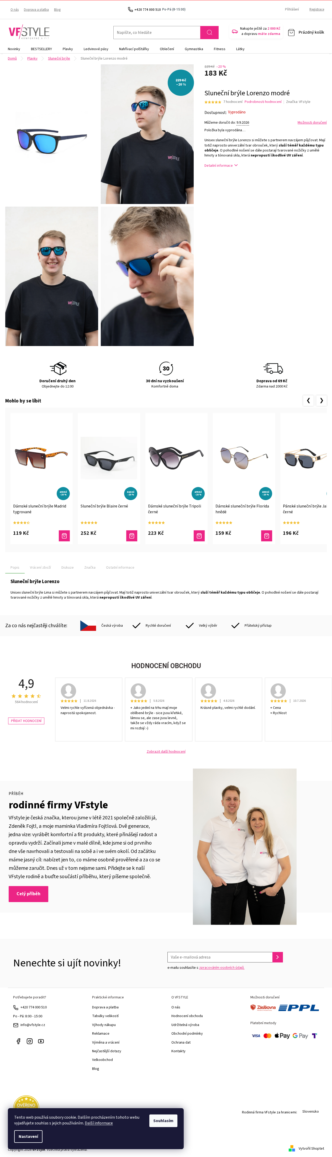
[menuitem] (14, 49)
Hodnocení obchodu (187, 1016)
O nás (14, 9)
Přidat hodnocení (26, 721)
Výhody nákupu (104, 1025)
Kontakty (178, 1051)
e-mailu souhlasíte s (206, 967)
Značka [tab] (90, 567)
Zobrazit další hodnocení (166, 751)
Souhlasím (163, 1121)
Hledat (209, 32)
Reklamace (100, 1033)
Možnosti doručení (312, 122)
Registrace (316, 9)
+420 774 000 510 (33, 1007)
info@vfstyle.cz (32, 1025)
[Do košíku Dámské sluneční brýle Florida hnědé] (266, 535)
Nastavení (28, 1136)
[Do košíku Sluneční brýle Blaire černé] (131, 535)
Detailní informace (218, 165)
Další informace (99, 1123)
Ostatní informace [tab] (120, 567)
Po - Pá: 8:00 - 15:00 (27, 1016)
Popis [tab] (14, 567)
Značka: (298, 101)
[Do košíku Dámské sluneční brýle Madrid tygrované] (64, 535)
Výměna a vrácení (105, 1042)
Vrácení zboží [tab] (40, 567)
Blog (57, 9)
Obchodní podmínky (187, 1033)
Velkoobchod (102, 1059)
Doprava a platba (36, 9)
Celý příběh (28, 894)
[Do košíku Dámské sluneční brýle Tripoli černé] (199, 535)
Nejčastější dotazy (106, 1051)
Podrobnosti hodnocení (263, 102)
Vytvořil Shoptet (311, 1148)
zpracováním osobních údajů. (222, 967)
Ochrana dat (181, 1042)
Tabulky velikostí (105, 1016)
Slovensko (310, 1111)
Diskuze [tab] (67, 567)
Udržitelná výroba (185, 1025)
